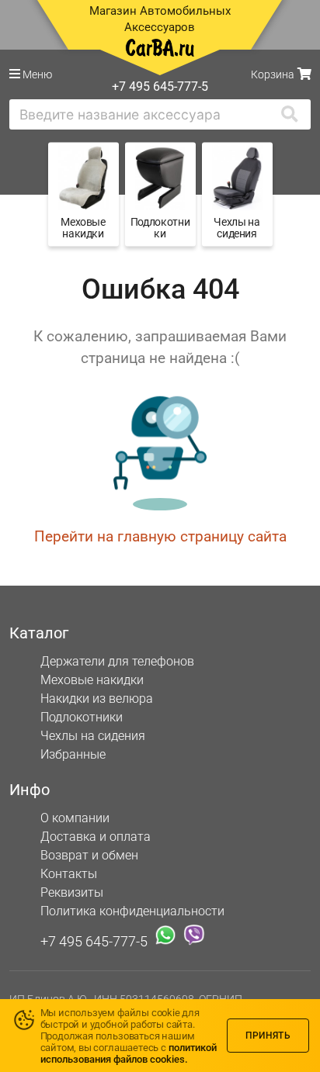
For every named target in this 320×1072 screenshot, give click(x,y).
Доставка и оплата (95, 836)
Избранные (73, 754)
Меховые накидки (92, 680)
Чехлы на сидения (92, 735)
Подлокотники (81, 717)
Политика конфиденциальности (132, 911)
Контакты (68, 873)
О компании (75, 818)
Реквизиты (71, 892)
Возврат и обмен (89, 855)
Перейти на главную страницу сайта (160, 536)
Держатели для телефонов (117, 661)
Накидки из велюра (96, 698)
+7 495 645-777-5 (94, 940)
